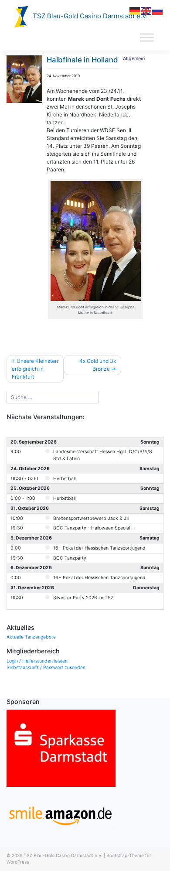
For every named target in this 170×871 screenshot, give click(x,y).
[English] (146, 10)
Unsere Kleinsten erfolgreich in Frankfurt (35, 369)
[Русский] (157, 10)
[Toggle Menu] (147, 38)
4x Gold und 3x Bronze (97, 365)
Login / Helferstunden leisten (37, 661)
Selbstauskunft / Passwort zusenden (46, 667)
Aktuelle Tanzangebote (31, 637)
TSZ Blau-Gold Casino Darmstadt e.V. (89, 16)
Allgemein (134, 58)
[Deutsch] (135, 10)
